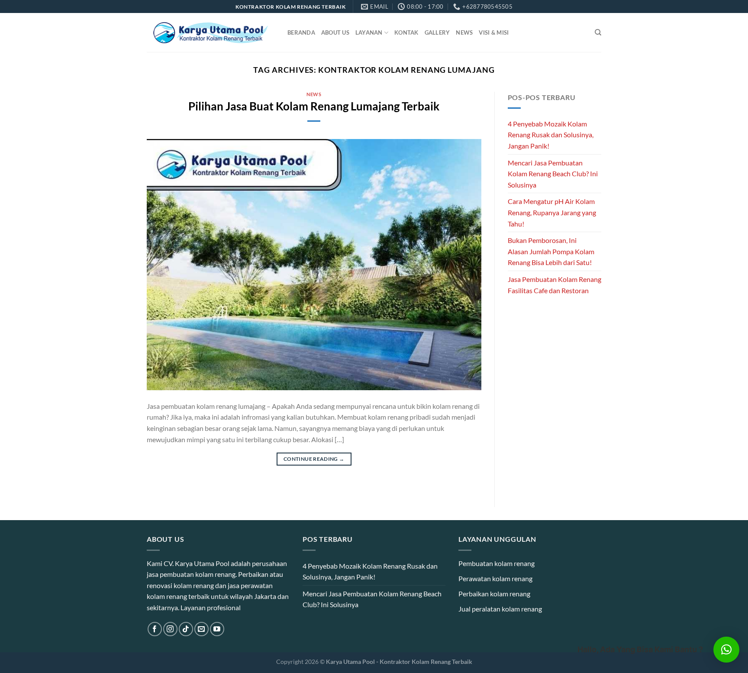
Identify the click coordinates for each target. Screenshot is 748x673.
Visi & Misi (494, 32)
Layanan (369, 32)
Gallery (437, 32)
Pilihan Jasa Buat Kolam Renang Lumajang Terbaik (313, 106)
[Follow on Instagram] (170, 629)
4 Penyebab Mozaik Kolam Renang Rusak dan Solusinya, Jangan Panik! (550, 135)
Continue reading (314, 459)
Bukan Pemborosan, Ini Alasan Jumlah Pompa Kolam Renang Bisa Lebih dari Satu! (551, 251)
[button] (726, 650)
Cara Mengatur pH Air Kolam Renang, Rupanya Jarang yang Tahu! (552, 212)
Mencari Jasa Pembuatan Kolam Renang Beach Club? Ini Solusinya (553, 174)
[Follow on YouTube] (217, 629)
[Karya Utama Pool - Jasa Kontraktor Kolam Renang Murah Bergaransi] (210, 32)
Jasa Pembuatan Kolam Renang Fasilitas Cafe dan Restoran (554, 284)
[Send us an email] (201, 629)
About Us (335, 32)
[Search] (598, 32)
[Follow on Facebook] (155, 629)
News (464, 32)
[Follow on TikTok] (186, 629)
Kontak (406, 32)
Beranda (301, 32)
